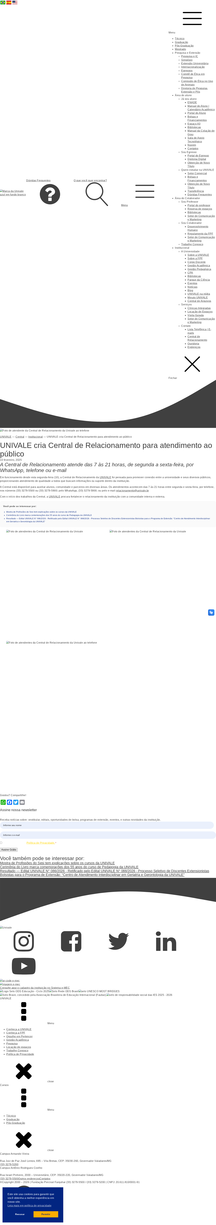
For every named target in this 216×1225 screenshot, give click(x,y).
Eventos (192, 283)
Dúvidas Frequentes (200, 194)
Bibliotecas (194, 127)
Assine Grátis (8, 849)
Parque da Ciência (199, 279)
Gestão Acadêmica (199, 265)
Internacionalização (193, 67)
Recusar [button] (20, 1214)
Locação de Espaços (200, 311)
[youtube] (23, 977)
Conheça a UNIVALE (19, 1029)
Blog (190, 290)
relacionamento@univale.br (132, 490)
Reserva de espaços (200, 208)
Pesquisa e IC (189, 56)
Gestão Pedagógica (199, 269)
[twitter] (118, 952)
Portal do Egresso (198, 155)
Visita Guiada (196, 315)
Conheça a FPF (15, 1032)
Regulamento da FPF (200, 233)
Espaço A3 (194, 123)
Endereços (194, 347)
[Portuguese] (3, 4)
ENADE (192, 102)
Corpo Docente (197, 262)
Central (19, 436)
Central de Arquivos (199, 301)
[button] (145, 193)
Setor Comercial (197, 173)
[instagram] (23, 952)
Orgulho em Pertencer (19, 1036)
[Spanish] (9, 4)
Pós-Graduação (184, 45)
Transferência (196, 191)
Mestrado (180, 49)
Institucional (35, 436)
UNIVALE (6, 436)
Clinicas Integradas (199, 308)
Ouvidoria (193, 343)
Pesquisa (12, 1043)
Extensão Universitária (194, 63)
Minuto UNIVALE (198, 297)
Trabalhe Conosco (192, 244)
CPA (190, 272)
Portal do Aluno (197, 113)
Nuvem (192, 145)
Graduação (181, 42)
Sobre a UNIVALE (198, 255)
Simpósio (186, 60)
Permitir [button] (45, 1214)
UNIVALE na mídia (199, 294)
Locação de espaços (18, 1047)
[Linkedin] (166, 952)
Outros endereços (29, 1178)
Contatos (193, 148)
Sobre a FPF (195, 258)
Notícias (192, 287)
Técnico (180, 38)
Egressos (186, 70)
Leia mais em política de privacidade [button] (29, 1205)
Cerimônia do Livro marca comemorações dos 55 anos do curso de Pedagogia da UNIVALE (49, 515)
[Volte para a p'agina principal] (13, 193)
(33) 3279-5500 (9, 1178)
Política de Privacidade (20, 1054)
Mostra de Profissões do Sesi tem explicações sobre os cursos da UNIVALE (41, 512)
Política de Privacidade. (41, 843)
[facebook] (71, 952)
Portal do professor (199, 205)
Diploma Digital (197, 159)
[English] (15, 4)
